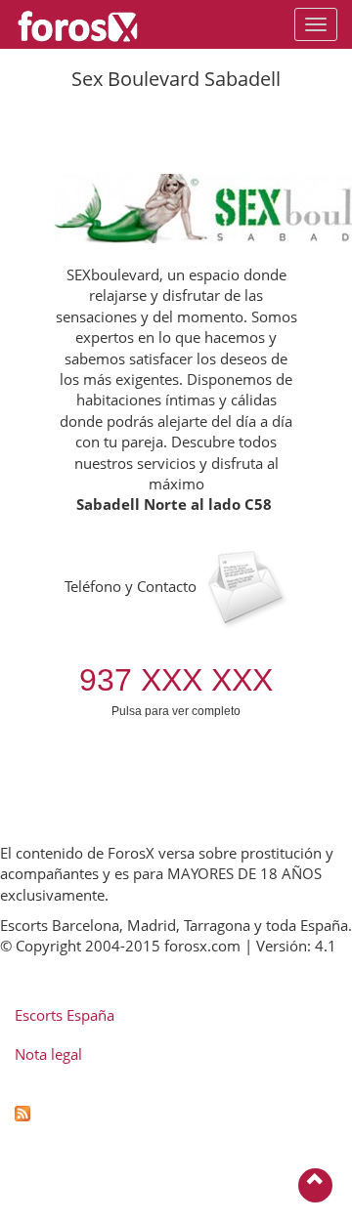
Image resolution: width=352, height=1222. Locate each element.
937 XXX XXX (176, 679)
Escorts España (64, 1015)
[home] (87, 24)
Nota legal (48, 1054)
